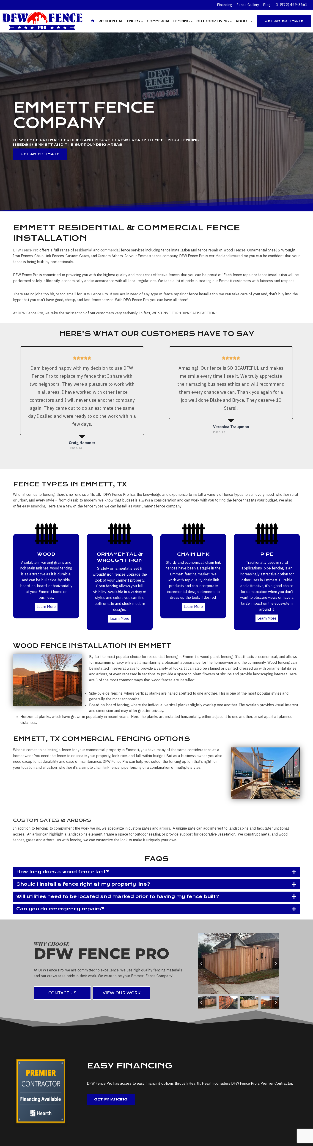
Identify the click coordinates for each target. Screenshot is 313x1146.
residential (83, 250)
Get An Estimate (283, 21)
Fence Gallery (247, 5)
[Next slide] (275, 963)
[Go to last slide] (201, 963)
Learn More (46, 606)
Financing (224, 5)
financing (38, 506)
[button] (207, 1002)
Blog (267, 5)
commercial (110, 250)
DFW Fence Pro (25, 250)
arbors (164, 828)
